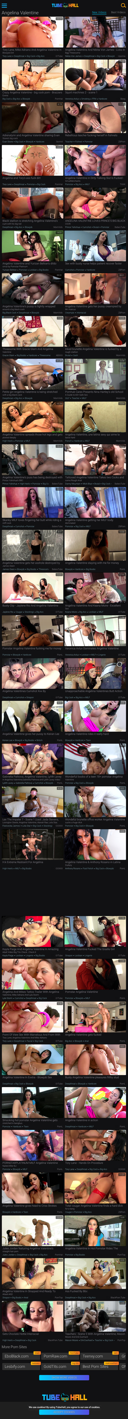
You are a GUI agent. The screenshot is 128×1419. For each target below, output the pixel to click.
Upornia (121, 56)
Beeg (122, 99)
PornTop (121, 1254)
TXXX (122, 184)
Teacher (69, 141)
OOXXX (59, 826)
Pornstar (88, 141)
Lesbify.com (22, 1366)
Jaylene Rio (8, 612)
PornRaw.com (61, 1355)
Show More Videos (64, 1377)
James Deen (8, 569)
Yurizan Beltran (9, 270)
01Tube (59, 56)
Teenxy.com (100, 1355)
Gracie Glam (8, 355)
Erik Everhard (86, 1340)
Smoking (85, 99)
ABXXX (59, 355)
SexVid (59, 141)
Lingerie (102, 654)
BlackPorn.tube (118, 1297)
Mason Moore (72, 1340)
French (68, 441)
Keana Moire (71, 612)
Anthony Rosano (73, 868)
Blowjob (111, 56)
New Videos (99, 12)
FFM (94, 99)
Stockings (29, 612)
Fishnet (79, 141)
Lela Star (26, 826)
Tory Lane (7, 56)
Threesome (44, 355)
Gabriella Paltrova (24, 783)
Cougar (19, 612)
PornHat (59, 99)
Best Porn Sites (100, 1366)
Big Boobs (44, 270)
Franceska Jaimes (11, 826)
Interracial (81, 312)
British (39, 740)
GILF (67, 398)
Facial (29, 1041)
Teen (88, 740)
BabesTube (120, 227)
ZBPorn (121, 141)
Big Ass (40, 56)
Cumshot (87, 227)
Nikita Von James (73, 56)
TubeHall (65, 5)
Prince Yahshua (72, 227)
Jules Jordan (8, 1254)
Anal (86, 1041)
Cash (75, 355)
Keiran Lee (7, 740)
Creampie (70, 312)
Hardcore (102, 99)
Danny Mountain (73, 483)
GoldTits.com (61, 1366)
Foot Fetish (88, 868)
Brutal (96, 227)
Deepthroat (19, 56)
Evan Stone (8, 141)
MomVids (58, 227)
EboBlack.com (22, 1355)
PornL (122, 569)
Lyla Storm (7, 998)
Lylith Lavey (8, 783)
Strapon (30, 697)
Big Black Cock (9, 312)
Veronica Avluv (72, 99)
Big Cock (31, 56)
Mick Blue (87, 483)
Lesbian (33, 270)
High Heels (7, 441)
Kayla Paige (8, 955)
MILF (87, 184)
